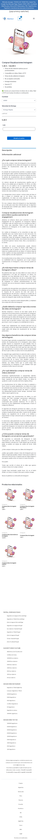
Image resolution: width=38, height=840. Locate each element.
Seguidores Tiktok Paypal (13, 632)
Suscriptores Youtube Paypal (14, 628)
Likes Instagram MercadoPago (15, 622)
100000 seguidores (12, 713)
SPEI (21, 829)
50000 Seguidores (12, 726)
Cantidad (5, 96)
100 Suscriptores (11, 674)
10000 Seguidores (12, 694)
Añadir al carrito (19, 138)
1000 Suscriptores (12, 668)
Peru (20, 796)
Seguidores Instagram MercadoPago (16, 615)
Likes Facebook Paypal (13, 641)
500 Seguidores (11, 700)
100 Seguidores (11, 749)
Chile (20, 817)
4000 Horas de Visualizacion (14, 651)
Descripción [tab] (7, 150)
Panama (21, 800)
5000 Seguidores (11, 697)
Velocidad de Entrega (9, 106)
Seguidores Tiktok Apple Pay (14, 687)
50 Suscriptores (11, 677)
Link (4, 125)
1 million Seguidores (12, 703)
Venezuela (21, 791)
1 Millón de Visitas (12, 655)
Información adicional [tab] (11, 154)
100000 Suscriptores (12, 658)
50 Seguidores (11, 707)
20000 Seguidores (12, 733)
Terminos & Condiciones (20, 838)
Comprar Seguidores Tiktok (14, 690)
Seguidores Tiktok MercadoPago (15, 619)
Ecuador (21, 804)
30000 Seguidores (12, 730)
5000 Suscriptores (12, 664)
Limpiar (4, 113)
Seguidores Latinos (12, 710)
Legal (20, 833)
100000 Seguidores (12, 723)
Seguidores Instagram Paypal (14, 625)
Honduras (20, 808)
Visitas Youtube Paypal (13, 638)
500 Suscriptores (11, 671)
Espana (21, 783)
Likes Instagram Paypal (13, 635)
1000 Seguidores (11, 743)
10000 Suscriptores (12, 661)
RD (20, 812)
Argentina (20, 787)
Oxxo (20, 825)
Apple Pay (20, 821)
